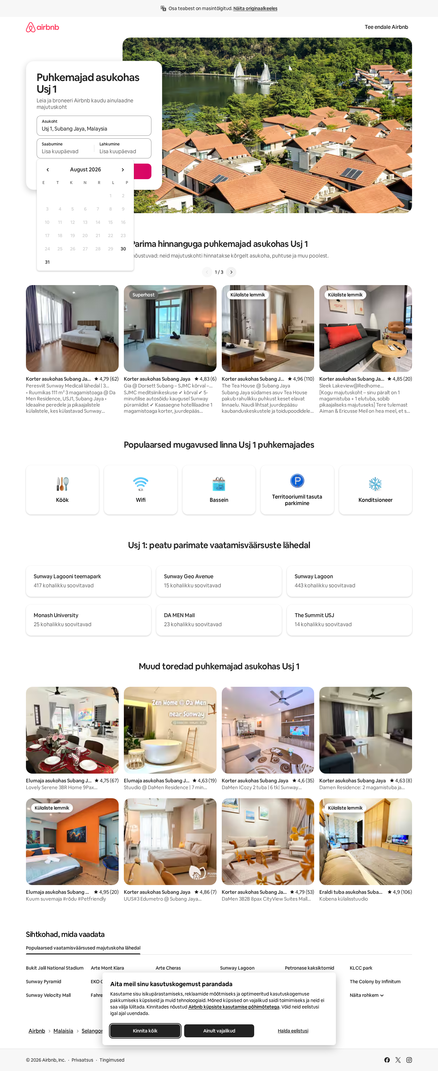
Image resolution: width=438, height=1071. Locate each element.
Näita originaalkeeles (255, 8)
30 (123, 249)
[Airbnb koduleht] (42, 27)
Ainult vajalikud (219, 1031)
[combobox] (94, 128)
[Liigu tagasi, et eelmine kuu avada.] (48, 170)
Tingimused (112, 1060)
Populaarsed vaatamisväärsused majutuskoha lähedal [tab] (83, 948)
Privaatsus (82, 1060)
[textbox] (65, 151)
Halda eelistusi (293, 1031)
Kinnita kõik (145, 1031)
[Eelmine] (207, 272)
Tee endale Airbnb (386, 27)
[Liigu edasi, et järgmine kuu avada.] (122, 170)
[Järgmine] (231, 272)
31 (47, 262)
